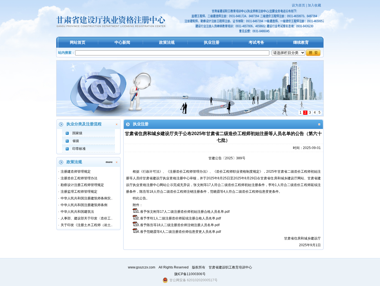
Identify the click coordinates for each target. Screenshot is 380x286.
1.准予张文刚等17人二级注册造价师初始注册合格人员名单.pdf (183, 212)
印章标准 (79, 149)
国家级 (77, 133)
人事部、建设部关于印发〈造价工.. (86, 218)
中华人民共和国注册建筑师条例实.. (86, 198)
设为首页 (298, 5)
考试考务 (256, 42)
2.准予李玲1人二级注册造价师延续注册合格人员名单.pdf (179, 218)
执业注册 (211, 42)
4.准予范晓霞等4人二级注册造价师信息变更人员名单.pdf (179, 232)
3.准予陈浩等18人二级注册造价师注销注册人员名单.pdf (178, 225)
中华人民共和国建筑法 (77, 212)
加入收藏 (314, 5)
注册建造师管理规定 (76, 171)
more (109, 161)
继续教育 (301, 42)
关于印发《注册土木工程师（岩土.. (86, 225)
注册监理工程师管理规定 (79, 192)
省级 (75, 141)
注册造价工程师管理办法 (79, 178)
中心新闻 (122, 42)
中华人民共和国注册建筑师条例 (84, 205)
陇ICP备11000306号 (190, 274)
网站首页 (77, 42)
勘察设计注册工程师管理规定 (82, 185)
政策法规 (167, 42)
